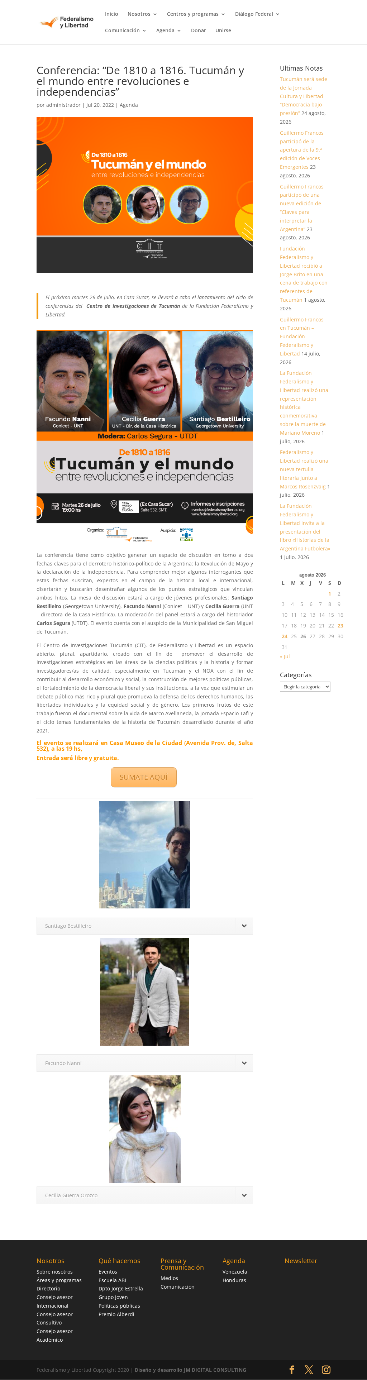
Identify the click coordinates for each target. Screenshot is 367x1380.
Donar (198, 31)
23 (340, 625)
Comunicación (122, 31)
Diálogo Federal (254, 14)
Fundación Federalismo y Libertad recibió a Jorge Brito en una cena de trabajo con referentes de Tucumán (304, 274)
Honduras (234, 1280)
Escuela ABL (113, 1280)
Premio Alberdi (116, 1314)
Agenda (165, 31)
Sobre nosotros (55, 1271)
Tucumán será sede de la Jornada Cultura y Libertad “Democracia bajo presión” (303, 96)
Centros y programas (193, 14)
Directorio (48, 1288)
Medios (169, 1278)
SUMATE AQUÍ (144, 777)
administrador (63, 104)
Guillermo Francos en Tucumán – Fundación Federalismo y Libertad (302, 336)
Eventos (108, 1271)
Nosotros (139, 14)
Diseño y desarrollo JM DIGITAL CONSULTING (190, 1369)
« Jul (285, 656)
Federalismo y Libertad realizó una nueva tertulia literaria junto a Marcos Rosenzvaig (304, 469)
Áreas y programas (59, 1280)
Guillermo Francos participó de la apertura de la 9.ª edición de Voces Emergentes (302, 149)
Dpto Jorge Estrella (121, 1288)
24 (284, 636)
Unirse (223, 31)
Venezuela (235, 1271)
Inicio (111, 14)
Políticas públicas (119, 1305)
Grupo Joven (113, 1297)
